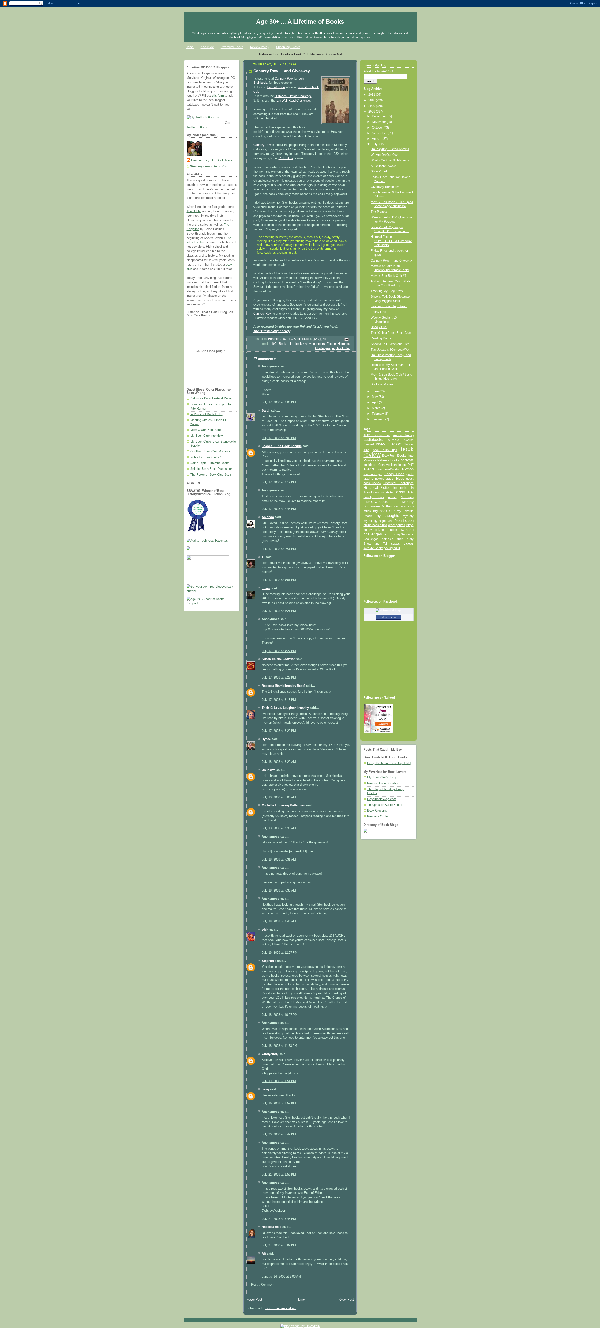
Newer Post (254, 1299)
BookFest (388, 455)
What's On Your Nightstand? (390, 160)
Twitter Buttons (197, 127)
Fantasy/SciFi (388, 469)
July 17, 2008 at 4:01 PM (279, 580)
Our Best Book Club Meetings (210, 451)
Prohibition (286, 158)
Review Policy (259, 47)
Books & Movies (382, 384)
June (375, 391)
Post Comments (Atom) (281, 1308)
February (378, 413)
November (379, 122)
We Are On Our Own (384, 154)
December (379, 116)
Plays (410, 525)
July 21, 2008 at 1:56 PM (279, 1174)
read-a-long (391, 534)
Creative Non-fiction (392, 465)
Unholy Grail (379, 327)
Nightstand (386, 521)
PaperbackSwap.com (381, 799)
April (375, 402)
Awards (409, 440)
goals (410, 474)
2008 (372, 111)
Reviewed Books (232, 47)
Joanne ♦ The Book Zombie (282, 446)
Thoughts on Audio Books (384, 805)
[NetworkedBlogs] (388, 610)
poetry (368, 529)
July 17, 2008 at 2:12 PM (279, 482)
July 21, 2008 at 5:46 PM (279, 1219)
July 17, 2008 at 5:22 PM (279, 677)
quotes (393, 529)
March (376, 408)
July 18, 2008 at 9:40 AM (279, 921)
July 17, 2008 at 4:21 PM (279, 611)
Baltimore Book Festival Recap (211, 398)
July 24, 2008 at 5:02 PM (279, 1245)
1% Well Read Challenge (293, 100)
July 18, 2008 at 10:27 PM (279, 1015)
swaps (395, 543)
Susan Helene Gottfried (278, 659)
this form (218, 95)
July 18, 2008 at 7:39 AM (279, 890)
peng (265, 1089)
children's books (387, 460)
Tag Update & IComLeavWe (390, 349)
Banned (369, 444)
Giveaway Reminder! (385, 187)
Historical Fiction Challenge (293, 96)
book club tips (385, 450)
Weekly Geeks (373, 548)
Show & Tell (379, 171)
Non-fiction (404, 520)
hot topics (401, 487)
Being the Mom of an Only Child (389, 763)
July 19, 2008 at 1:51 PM (279, 1081)
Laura (266, 588)
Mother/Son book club (397, 506)
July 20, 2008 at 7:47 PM (279, 1134)
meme (392, 497)
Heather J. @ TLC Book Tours (211, 160)
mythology (371, 521)
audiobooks (373, 439)
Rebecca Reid (271, 1227)
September (380, 133)
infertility (387, 492)
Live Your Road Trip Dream (389, 306)
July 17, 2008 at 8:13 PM (279, 700)
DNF (411, 465)
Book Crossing (377, 810)
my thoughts (387, 515)
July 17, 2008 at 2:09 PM (279, 438)
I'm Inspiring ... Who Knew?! (390, 149)
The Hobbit (194, 211)
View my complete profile (208, 166)
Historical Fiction (377, 487)
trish (265, 929)
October (378, 127)
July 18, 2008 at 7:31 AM (279, 859)
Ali (264, 1253)
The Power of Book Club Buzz (210, 474)
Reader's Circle (377, 816)
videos (409, 543)
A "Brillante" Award (383, 166)
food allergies (373, 474)
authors (393, 440)
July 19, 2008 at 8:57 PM (279, 1103)
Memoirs (407, 497)
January (378, 419)
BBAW (380, 444)
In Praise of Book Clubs (206, 414)
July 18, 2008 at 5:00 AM (279, 797)
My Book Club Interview (206, 435)
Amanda (268, 517)
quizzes (380, 529)
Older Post (346, 1299)
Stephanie (269, 961)
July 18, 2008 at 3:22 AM (279, 761)
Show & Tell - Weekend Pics (390, 344)
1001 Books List (282, 343)
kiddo (400, 492)
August (377, 138)
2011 (372, 94)
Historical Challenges (398, 483)
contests (319, 343)
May (375, 396)
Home (190, 47)
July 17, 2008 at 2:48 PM (279, 509)
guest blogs (395, 478)
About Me (207, 47)
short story (405, 539)
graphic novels (374, 478)
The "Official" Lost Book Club (391, 332)
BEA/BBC (394, 444)
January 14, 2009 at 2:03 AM (281, 1276)
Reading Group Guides (382, 783)
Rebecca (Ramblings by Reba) (283, 685)
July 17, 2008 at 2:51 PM (279, 549)
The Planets (379, 211)
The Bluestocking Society (271, 331)
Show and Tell (376, 543)
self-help (387, 539)
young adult (392, 548)
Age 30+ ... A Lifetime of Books (300, 21)
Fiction (331, 343)
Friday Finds (379, 312)
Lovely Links (374, 497)
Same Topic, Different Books (209, 463)
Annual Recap (403, 435)
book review (303, 343)
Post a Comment (262, 1284)
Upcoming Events (288, 47)
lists (411, 492)
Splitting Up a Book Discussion (211, 468)
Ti (263, 557)
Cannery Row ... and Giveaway (392, 260)
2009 (372, 106)
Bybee (266, 739)
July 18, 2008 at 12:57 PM (279, 952)
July (375, 144)
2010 (372, 100)
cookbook (370, 465)
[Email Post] (346, 339)
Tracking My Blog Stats (387, 291)
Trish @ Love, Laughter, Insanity (285, 708)
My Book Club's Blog (381, 777)
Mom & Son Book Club (205, 430)
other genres (396, 525)
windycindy (270, 1054)
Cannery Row (283, 78)
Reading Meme (381, 338)
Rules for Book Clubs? (205, 457)
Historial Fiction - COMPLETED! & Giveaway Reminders (391, 241)
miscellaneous (376, 502)
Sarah (266, 410)
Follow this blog (388, 617)
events (369, 469)
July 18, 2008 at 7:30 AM (279, 828)
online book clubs (375, 525)
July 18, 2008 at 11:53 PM (279, 1045)
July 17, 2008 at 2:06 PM (279, 402)
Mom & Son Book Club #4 (388, 275)
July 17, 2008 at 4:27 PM (279, 651)
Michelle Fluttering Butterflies (283, 805)
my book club (341, 348)
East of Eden (276, 87)
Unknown (268, 770)
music (368, 511)
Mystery (408, 516)
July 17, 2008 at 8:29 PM (279, 730)
